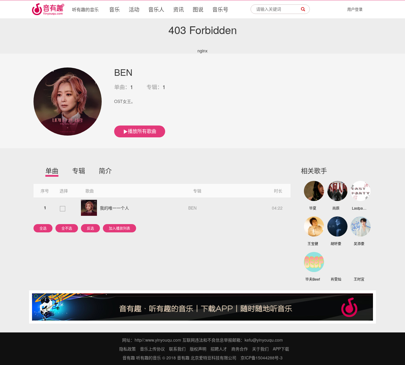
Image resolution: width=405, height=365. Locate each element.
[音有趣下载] (202, 306)
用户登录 (355, 9)
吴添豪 (359, 243)
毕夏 (312, 207)
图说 (198, 9)
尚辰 (335, 207)
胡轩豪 (336, 243)
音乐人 (156, 9)
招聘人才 (219, 349)
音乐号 (220, 9)
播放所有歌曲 (142, 131)
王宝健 (312, 243)
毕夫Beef (312, 279)
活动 (134, 9)
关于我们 (260, 349)
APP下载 (281, 349)
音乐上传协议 (152, 349)
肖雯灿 (336, 279)
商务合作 (239, 349)
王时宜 (359, 279)
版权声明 (198, 349)
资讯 (178, 9)
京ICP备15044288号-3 (261, 358)
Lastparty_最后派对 (359, 207)
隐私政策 (127, 349)
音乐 (114, 9)
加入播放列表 (119, 228)
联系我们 (177, 349)
